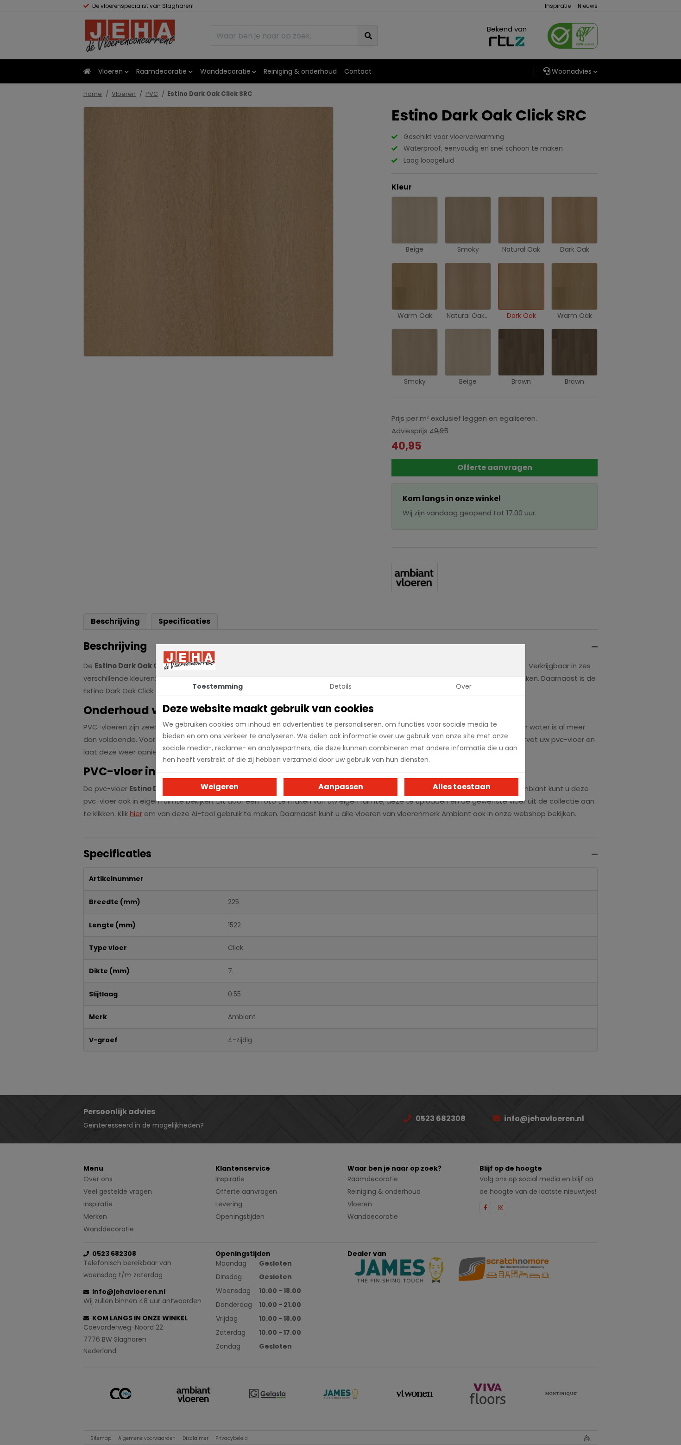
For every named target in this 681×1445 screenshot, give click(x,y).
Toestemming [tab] (217, 686)
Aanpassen (340, 786)
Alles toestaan (462, 786)
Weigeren (220, 786)
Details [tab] (341, 686)
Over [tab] (464, 686)
